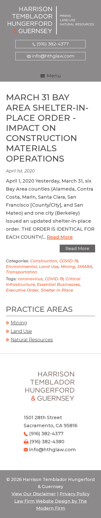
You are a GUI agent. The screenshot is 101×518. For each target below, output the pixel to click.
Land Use (48, 266)
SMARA (84, 266)
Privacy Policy (74, 494)
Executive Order (22, 290)
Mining (68, 266)
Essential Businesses (58, 284)
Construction (43, 261)
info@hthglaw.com (53, 56)
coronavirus (30, 278)
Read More (60, 237)
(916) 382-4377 (53, 44)
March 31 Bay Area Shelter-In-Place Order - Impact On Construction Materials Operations (47, 127)
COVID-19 (68, 261)
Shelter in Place (57, 290)
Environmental (21, 266)
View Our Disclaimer (34, 494)
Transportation (21, 272)
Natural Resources (32, 340)
